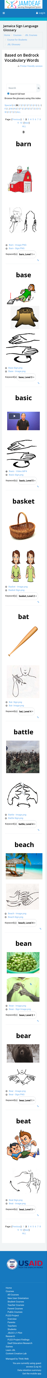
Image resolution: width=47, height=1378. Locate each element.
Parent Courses (15, 1308)
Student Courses (16, 1301)
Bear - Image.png (17, 1091)
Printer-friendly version (31, 66)
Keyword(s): (12, 254)
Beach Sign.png (15, 917)
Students (12, 1329)
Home (7, 35)
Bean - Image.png (17, 1005)
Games (9, 1346)
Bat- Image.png (16, 705)
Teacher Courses (16, 1305)
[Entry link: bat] (38, 717)
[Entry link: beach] (41, 929)
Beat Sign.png (16, 1200)
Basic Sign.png (16, 474)
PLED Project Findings (19, 1339)
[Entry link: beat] (38, 1215)
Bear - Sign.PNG (17, 1094)
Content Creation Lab (16, 1353)
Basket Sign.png (16, 590)
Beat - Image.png (17, 1203)
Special (8, 105)
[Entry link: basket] (38, 602)
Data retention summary (29, 1370)
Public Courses (15, 1312)
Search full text (17, 94)
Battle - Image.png (17, 814)
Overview (12, 1319)
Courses (17, 35)
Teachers (12, 1326)
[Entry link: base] (39, 383)
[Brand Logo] (24, 4)
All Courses (13, 1294)
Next (26, 122)
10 (21, 122)
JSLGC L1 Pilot (15, 1332)
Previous (16, 119)
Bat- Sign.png (15, 702)
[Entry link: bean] (38, 1021)
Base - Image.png (17, 371)
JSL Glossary (13, 44)
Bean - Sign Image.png (20, 1009)
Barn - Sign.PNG (17, 248)
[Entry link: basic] (38, 486)
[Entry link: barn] (38, 260)
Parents (11, 1322)
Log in (42, 13)
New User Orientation (18, 1298)
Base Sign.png (15, 368)
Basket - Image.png (18, 586)
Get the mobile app (31, 1373)
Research (10, 1336)
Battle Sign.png (15, 818)
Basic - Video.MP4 (18, 471)
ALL (19, 112)
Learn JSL (10, 1350)
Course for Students (17, 39)
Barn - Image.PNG (18, 245)
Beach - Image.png (17, 913)
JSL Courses (31, 35)
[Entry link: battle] (39, 830)
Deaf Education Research (20, 1343)
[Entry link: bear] (38, 1106)
